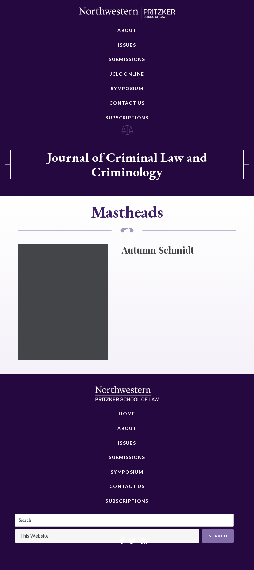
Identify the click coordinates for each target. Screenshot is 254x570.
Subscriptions (127, 117)
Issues (127, 45)
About (127, 30)
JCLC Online (127, 74)
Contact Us (127, 103)
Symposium (127, 88)
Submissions (127, 59)
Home (127, 413)
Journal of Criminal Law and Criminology (127, 164)
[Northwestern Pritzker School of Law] (127, 15)
